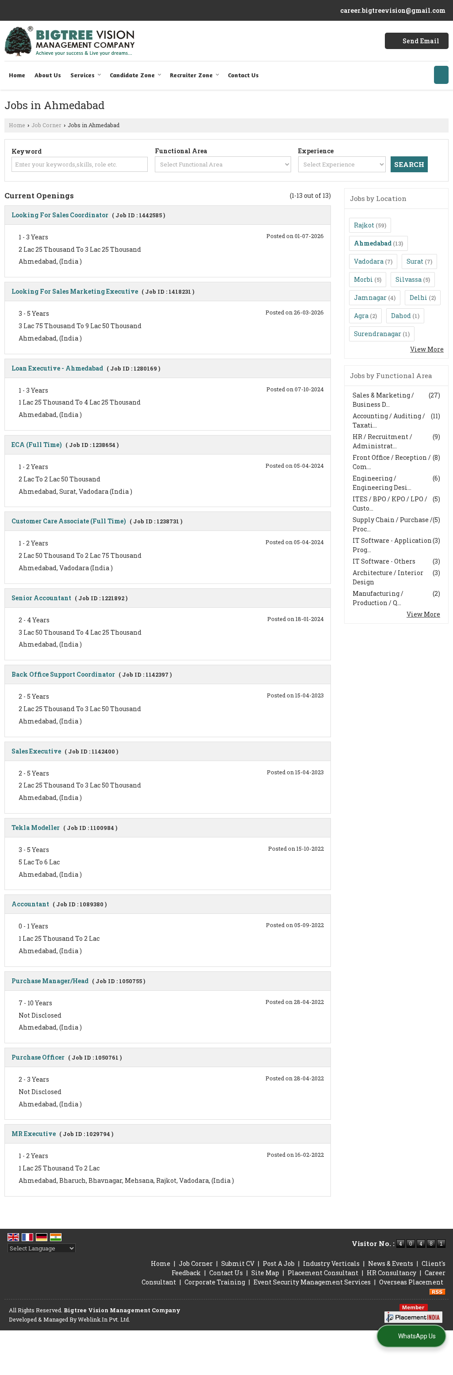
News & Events (390, 1263)
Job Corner (46, 125)
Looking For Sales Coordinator (60, 215)
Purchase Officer (38, 1057)
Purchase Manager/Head (50, 981)
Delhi (418, 297)
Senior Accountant (41, 598)
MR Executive (34, 1133)
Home (17, 75)
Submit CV (237, 1263)
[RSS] (437, 1291)
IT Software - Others (384, 561)
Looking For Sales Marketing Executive (75, 291)
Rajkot (364, 225)
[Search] (441, 75)
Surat (415, 261)
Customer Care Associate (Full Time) (69, 521)
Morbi (363, 279)
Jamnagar (370, 297)
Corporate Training (214, 1282)
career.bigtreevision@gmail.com (392, 10)
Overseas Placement (411, 1282)
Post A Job (279, 1263)
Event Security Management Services (312, 1282)
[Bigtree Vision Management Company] (69, 41)
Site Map (265, 1273)
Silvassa (408, 279)
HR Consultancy (391, 1273)
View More (427, 349)
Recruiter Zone (191, 75)
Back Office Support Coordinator (63, 674)
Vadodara (369, 261)
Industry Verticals (331, 1263)
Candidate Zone (132, 75)
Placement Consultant (323, 1273)
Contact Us (243, 75)
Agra (361, 315)
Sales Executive (36, 751)
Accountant (30, 904)
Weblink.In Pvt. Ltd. (104, 1319)
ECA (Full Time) (37, 444)
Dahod (401, 315)
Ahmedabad (373, 243)
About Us (48, 75)
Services (82, 75)
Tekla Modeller (36, 827)
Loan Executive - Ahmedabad (57, 368)
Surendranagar (377, 334)
